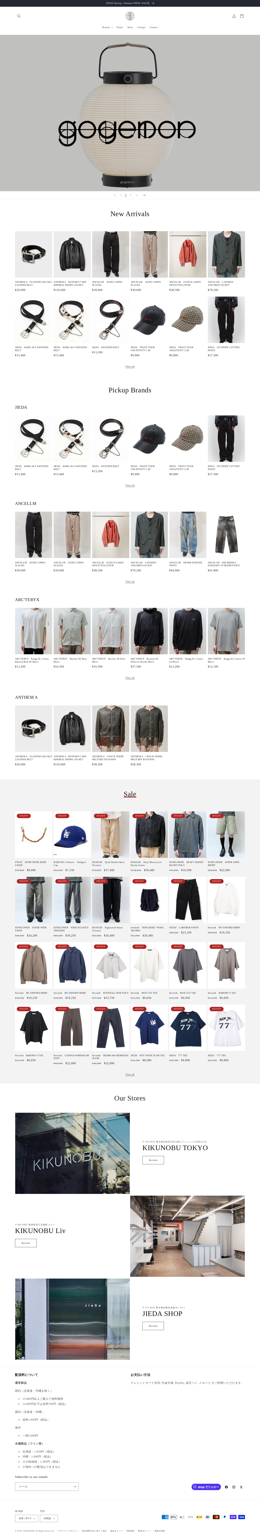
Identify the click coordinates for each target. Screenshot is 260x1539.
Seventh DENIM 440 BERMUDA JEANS (110, 1057)
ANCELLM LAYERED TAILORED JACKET (220, 283)
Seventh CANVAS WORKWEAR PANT (71, 1057)
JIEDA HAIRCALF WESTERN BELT (31, 349)
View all (130, 366)
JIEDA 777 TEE (178, 1055)
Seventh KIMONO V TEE (222, 993)
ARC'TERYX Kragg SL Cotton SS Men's (226, 660)
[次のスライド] (137, 195)
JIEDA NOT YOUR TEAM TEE (148, 1055)
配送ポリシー (144, 1531)
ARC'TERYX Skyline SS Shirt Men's (70, 660)
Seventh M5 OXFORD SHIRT (224, 927)
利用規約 (130, 1531)
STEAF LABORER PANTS (184, 927)
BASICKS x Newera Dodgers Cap (70, 863)
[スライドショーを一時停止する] (145, 195)
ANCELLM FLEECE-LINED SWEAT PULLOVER (185, 283)
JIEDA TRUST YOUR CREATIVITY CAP (143, 349)
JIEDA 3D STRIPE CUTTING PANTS (224, 349)
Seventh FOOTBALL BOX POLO (110, 993)
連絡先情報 (159, 1531)
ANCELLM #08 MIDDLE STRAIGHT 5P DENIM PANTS (224, 564)
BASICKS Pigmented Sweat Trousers (107, 929)
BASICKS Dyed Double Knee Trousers (108, 863)
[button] (19, 16)
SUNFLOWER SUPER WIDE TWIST (31, 929)
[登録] (75, 1486)
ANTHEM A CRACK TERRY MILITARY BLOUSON (108, 758)
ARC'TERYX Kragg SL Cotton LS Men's (186, 660)
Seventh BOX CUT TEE (144, 993)
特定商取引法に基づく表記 (94, 1531)
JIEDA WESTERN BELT (105, 347)
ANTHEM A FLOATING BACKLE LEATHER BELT (33, 283)
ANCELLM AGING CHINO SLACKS (107, 283)
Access (153, 1160)
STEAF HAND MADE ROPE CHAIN (30, 863)
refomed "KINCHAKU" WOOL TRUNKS (147, 929)
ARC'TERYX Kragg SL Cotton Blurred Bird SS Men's (32, 660)
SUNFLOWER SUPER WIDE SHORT (223, 863)
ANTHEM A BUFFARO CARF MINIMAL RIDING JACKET (70, 283)
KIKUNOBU (29, 1531)
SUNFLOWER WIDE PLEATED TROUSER (71, 929)
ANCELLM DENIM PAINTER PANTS (185, 564)
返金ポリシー (116, 1531)
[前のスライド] (115, 195)
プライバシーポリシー (67, 1531)
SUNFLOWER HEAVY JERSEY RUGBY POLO (186, 863)
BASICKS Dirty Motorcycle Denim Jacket (146, 863)
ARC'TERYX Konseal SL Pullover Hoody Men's (145, 660)
